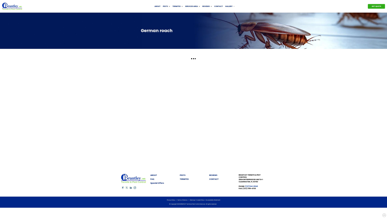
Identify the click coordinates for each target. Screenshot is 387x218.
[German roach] (145, 85)
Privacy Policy (171, 200)
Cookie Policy (200, 200)
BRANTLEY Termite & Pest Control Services (192, 204)
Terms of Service (182, 200)
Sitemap (192, 200)
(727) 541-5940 (251, 186)
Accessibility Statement (213, 200)
